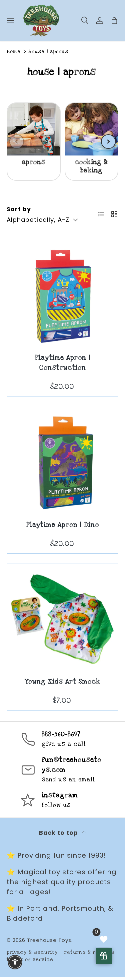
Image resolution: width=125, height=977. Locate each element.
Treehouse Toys (49, 940)
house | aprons (48, 51)
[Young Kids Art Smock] (62, 619)
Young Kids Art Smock (62, 682)
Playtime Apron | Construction (62, 363)
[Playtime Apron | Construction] (62, 295)
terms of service (30, 959)
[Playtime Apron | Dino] (62, 462)
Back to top (59, 833)
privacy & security (32, 952)
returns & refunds (89, 952)
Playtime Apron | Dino (62, 525)
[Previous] (16, 141)
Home (14, 51)
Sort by (19, 209)
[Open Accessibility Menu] (15, 962)
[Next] (108, 141)
